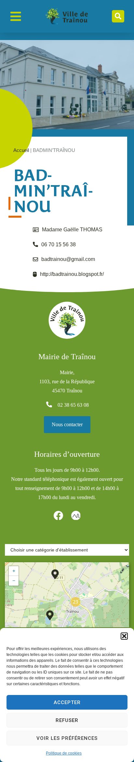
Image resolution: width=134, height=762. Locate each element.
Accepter (67, 702)
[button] (124, 636)
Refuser (67, 720)
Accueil (21, 150)
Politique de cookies (64, 753)
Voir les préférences (67, 738)
